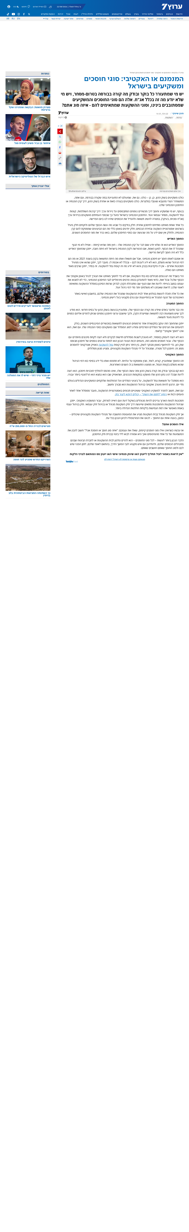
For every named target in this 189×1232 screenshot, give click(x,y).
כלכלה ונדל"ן (87, 14)
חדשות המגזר (176, 19)
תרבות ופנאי (100, 19)
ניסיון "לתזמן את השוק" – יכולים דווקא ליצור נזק (141, 394)
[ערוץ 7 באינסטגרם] (18, 14)
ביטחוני (159, 14)
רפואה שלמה (130, 19)
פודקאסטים (117, 14)
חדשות (179, 14)
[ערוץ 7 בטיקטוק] (8, 14)
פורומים (79, 19)
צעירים (142, 19)
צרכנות (174, 73)
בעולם (128, 14)
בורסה (179, 118)
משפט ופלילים (102, 14)
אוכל (68, 14)
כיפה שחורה (162, 19)
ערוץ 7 (181, 73)
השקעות (169, 118)
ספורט (89, 19)
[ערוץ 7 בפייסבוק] (23, 14)
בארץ (136, 14)
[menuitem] (179, 14)
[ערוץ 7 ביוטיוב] (13, 14)
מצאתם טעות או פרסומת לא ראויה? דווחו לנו (124, 459)
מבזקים (169, 14)
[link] (28, 108)
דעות (76, 14)
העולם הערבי (115, 19)
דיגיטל (150, 19)
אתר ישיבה (68, 19)
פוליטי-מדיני (147, 14)
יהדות (60, 14)
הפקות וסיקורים (48, 14)
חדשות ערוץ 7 (170, 8)
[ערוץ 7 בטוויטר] (29, 14)
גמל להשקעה (106, 344)
